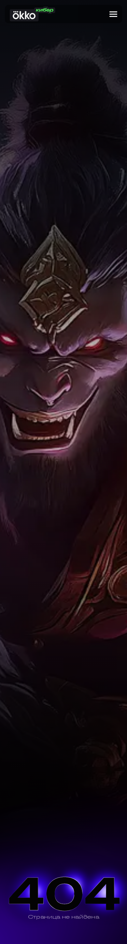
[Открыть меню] (113, 14)
